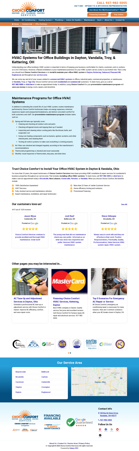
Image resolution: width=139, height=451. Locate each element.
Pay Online (118, 15)
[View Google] (112, 429)
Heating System (45, 20)
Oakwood (106, 72)
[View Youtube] (117, 429)
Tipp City (31, 82)
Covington (45, 387)
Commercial (27, 24)
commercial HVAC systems (61, 79)
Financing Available (97, 15)
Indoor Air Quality (73, 20)
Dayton (90, 72)
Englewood (16, 75)
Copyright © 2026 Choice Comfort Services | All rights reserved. (70, 446)
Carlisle (44, 377)
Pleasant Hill (115, 72)
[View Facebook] (106, 429)
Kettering (97, 72)
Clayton (19, 387)
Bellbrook (45, 372)
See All (124, 204)
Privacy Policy (84, 443)
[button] (68, 353)
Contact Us (120, 20)
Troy (23, 82)
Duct (99, 20)
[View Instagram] (100, 429)
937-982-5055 (105, 176)
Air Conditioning (28, 20)
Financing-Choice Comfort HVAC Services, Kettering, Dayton (66, 301)
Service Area (73, 443)
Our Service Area (69, 363)
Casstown (20, 382)
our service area (40, 75)
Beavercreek (21, 372)
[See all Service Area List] (99, 381)
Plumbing (59, 20)
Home (16, 20)
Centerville (65, 179)
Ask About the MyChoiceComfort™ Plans (107, 10)
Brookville (44, 179)
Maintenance (89, 20)
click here (117, 176)
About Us (108, 20)
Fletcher (74, 179)
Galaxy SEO (74, 448)
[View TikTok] (100, 435)
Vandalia (17, 82)
